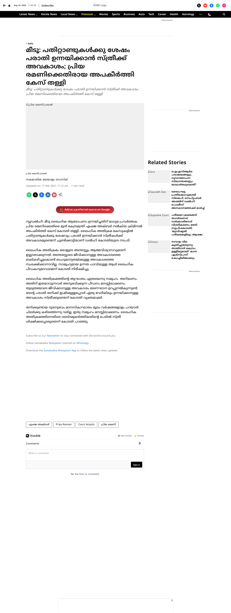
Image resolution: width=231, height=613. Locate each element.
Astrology (188, 14)
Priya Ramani (64, 424)
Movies (103, 14)
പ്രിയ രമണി (108, 424)
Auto (142, 14)
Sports (116, 14)
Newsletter (53, 335)
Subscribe (47, 5)
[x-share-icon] (35, 196)
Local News (68, 14)
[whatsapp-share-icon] (29, 196)
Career (162, 14)
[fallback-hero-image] (159, 176)
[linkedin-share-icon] (47, 196)
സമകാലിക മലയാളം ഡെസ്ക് (47, 179)
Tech (151, 14)
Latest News (27, 14)
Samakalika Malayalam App (60, 350)
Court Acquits (86, 424)
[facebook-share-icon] (41, 196)
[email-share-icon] (54, 196)
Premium (87, 14)
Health (174, 14)
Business (129, 14)
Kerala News (49, 14)
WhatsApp (83, 343)
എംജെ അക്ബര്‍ (39, 424)
